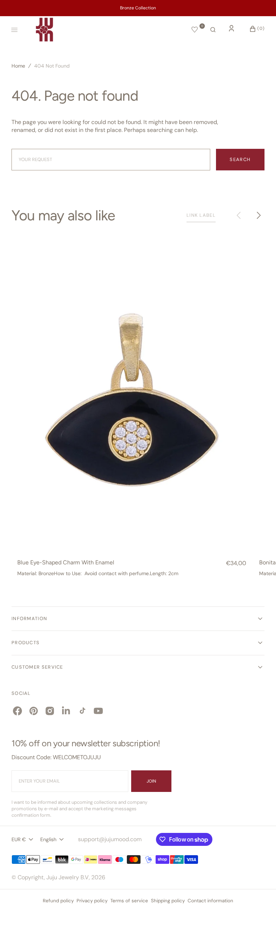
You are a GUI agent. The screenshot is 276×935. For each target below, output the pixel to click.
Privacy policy (92, 901)
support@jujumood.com (110, 839)
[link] (132, 392)
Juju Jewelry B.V (67, 877)
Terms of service (129, 901)
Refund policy (58, 901)
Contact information (210, 901)
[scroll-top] (259, 918)
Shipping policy (168, 901)
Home (18, 66)
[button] (213, 30)
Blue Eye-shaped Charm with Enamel (65, 562)
